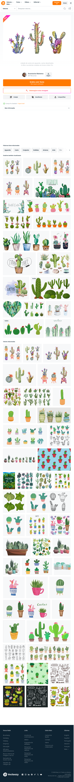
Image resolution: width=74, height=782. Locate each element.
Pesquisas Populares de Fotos (28, 753)
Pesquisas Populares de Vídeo (28, 759)
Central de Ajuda (47, 735)
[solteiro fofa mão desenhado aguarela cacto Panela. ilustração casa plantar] (14, 630)
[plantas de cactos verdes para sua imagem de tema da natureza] (37, 565)
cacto (17, 149)
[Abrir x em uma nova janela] (38, 773)
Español (65, 737)
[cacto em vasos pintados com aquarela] (58, 308)
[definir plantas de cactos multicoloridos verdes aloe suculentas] (43, 479)
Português (66, 740)
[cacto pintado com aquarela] (58, 327)
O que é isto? (21, 103)
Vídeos (27, 2)
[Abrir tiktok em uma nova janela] (35, 773)
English (65, 734)
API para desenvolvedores (8, 749)
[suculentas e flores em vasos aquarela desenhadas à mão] (61, 240)
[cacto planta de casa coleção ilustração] (54, 414)
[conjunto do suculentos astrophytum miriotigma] (14, 501)
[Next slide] (66, 149)
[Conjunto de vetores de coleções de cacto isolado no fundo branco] (34, 308)
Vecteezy (6, 737)
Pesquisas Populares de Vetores (28, 747)
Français (65, 745)
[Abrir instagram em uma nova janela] (25, 773)
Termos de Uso (50, 775)
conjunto (26, 149)
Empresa (6, 743)
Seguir (48, 75)
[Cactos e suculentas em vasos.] (60, 672)
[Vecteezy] (3, 3)
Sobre (46, 741)
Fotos (18, 2)
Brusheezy (6, 734)
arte (53, 149)
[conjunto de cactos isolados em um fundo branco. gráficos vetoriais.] (41, 546)
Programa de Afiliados (28, 742)
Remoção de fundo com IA (7, 758)
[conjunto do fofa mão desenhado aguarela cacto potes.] (60, 524)
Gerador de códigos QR (6, 762)
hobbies (36, 149)
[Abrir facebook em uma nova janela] (22, 773)
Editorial (36, 2)
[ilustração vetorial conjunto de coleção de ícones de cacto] (23, 327)
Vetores (9, 2)
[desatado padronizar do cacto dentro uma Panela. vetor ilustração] (54, 458)
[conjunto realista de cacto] (48, 205)
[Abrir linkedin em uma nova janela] (28, 773)
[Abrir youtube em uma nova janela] (41, 773)
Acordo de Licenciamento (28, 735)
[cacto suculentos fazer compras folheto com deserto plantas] (9, 479)
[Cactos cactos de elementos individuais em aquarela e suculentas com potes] (54, 262)
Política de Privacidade (63, 775)
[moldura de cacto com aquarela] (13, 205)
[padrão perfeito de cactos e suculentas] (37, 672)
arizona (45, 149)
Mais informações (10, 107)
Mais (8, 4)
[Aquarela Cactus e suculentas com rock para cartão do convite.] (16, 287)
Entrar (65, 3)
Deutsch (65, 743)
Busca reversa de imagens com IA (8, 753)
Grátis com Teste (37, 83)
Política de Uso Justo (62, 776)
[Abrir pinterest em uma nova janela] (32, 773)
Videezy (5, 740)
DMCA (26, 739)
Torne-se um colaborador (48, 745)
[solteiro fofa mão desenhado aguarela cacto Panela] (14, 586)
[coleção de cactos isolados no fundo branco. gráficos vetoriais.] (25, 479)
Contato (46, 739)
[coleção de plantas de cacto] (17, 221)
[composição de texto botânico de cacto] (52, 187)
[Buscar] (64, 8)
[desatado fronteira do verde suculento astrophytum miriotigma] (62, 565)
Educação (6, 745)
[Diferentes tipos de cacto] (51, 287)
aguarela (8, 149)
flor (60, 149)
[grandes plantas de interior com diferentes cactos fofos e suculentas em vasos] (49, 651)
